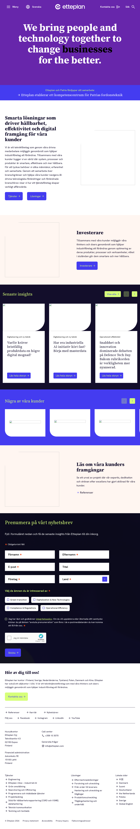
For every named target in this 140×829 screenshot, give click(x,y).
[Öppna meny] (8, 6)
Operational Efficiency (57, 608)
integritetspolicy (44, 619)
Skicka (11, 652)
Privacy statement (31, 821)
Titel (65, 567)
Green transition (18, 599)
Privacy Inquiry (62, 821)
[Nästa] (134, 294)
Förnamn (13, 554)
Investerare (87, 266)
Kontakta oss (15, 696)
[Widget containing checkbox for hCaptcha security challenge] (25, 638)
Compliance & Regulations (23, 608)
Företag (12, 579)
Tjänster (12, 196)
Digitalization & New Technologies (53, 599)
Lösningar (35, 196)
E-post (12, 567)
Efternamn (68, 554)
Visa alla (111, 294)
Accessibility (47, 821)
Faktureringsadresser (81, 821)
